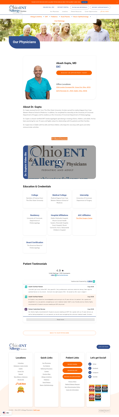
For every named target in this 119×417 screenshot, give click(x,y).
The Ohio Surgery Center (84, 218)
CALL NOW (105, 11)
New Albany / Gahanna (21, 377)
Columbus (21, 363)
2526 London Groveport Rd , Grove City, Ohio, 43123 (73, 87)
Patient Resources (76, 11)
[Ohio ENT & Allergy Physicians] (17, 9)
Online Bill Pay (48, 7)
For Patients (46, 366)
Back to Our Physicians (59, 333)
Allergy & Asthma (47, 377)
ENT (58, 66)
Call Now (22, 384)
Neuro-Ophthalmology (46, 385)
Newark (21, 374)
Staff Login (37, 410)
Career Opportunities (91, 11)
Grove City (21, 371)
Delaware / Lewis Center (21, 366)
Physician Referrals (79, 7)
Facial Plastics (47, 382)
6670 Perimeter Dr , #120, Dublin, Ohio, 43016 (71, 91)
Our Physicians (54, 11)
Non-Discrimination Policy (72, 387)
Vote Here (84, 2)
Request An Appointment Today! (74, 73)
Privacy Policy (72, 381)
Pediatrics (46, 379)
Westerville (21, 379)
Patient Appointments (100, 7)
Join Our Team (103, 347)
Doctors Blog (46, 374)
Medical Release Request (72, 384)
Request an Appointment (72, 376)
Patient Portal (63, 7)
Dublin (21, 368)
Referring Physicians (46, 368)
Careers (46, 371)
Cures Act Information (72, 390)
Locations (65, 11)
